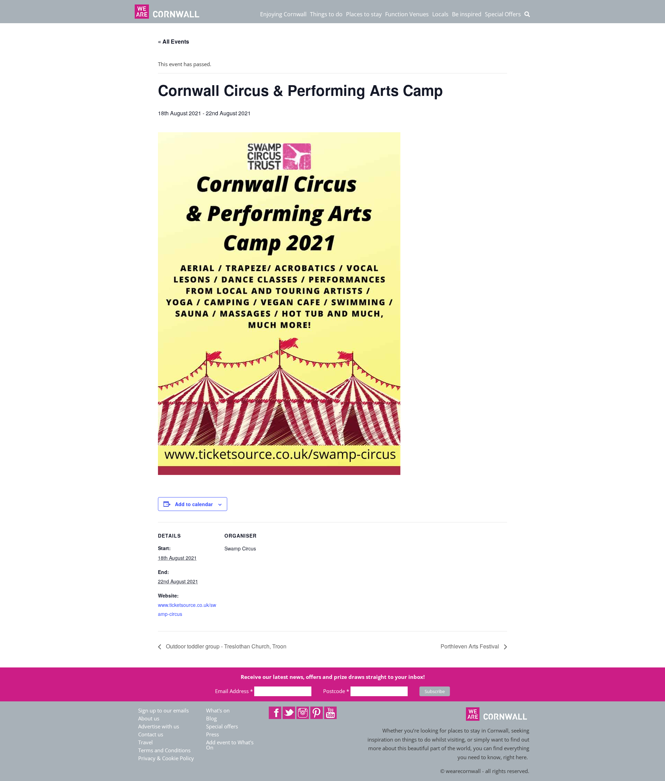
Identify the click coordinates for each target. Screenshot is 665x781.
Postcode (336, 691)
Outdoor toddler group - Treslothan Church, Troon (225, 646)
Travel (145, 742)
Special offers (222, 726)
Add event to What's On (230, 745)
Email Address (234, 691)
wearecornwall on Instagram (302, 713)
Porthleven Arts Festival (470, 646)
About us (148, 718)
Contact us (150, 734)
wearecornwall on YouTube (330, 713)
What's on (218, 710)
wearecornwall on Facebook (275, 713)
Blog (211, 718)
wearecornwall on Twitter (289, 713)
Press (212, 734)
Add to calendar (194, 504)
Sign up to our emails (163, 710)
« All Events (173, 41)
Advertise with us (158, 726)
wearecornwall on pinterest (316, 713)
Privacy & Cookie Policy (166, 758)
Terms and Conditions (164, 750)
